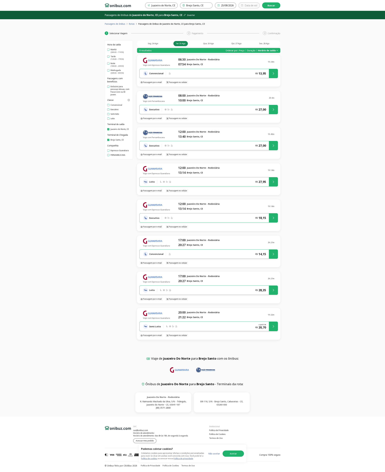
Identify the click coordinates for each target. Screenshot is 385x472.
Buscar (271, 5)
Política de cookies (149, 458)
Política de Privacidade (219, 430)
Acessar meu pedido (145, 440)
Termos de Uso (216, 438)
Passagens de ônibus (115, 23)
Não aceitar (214, 453)
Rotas (132, 23)
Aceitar (233, 453)
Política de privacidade (183, 458)
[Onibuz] (118, 5)
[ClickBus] (113, 430)
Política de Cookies (217, 434)
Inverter (191, 15)
